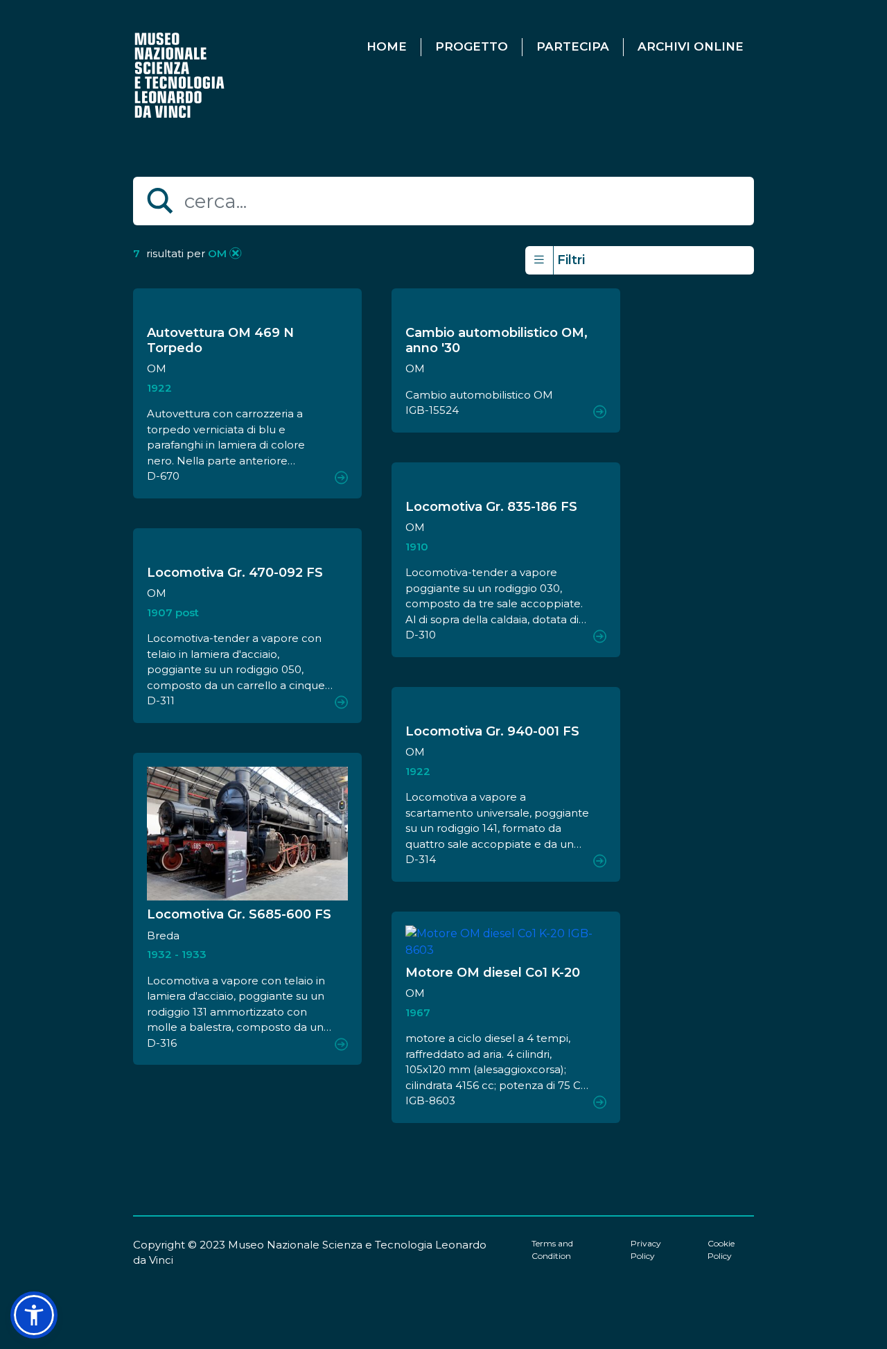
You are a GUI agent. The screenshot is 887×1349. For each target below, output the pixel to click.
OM (216, 253)
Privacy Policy (646, 1249)
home (387, 46)
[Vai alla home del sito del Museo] (180, 74)
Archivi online (691, 46)
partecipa (572, 46)
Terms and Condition (552, 1249)
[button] (34, 1315)
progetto (471, 46)
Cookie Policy (721, 1249)
